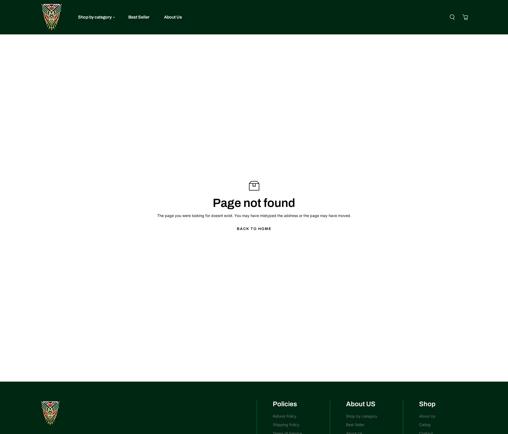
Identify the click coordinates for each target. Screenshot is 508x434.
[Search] (452, 17)
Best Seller (138, 17)
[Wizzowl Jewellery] (51, 17)
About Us (173, 17)
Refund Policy (285, 416)
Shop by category (95, 17)
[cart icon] (465, 17)
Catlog (424, 424)
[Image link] (144, 413)
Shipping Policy (286, 424)
